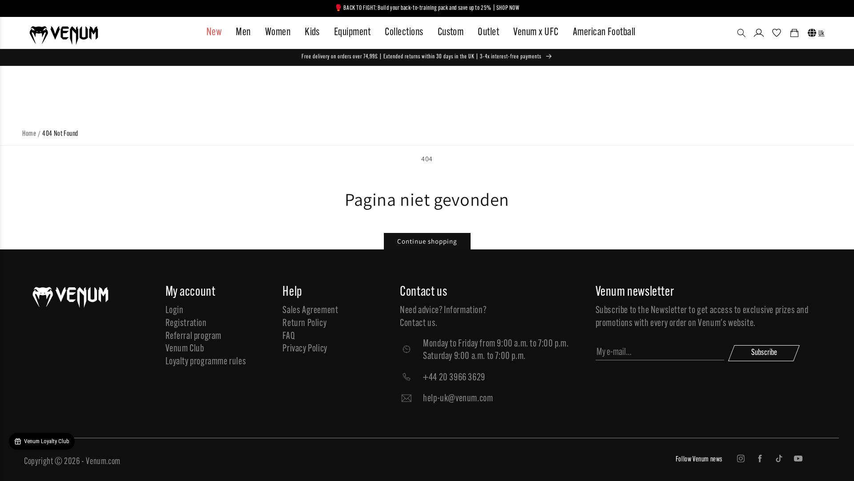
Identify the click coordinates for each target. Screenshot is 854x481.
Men (243, 32)
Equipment (352, 32)
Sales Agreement (310, 311)
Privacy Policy (304, 349)
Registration (186, 323)
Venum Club (184, 349)
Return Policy (304, 323)
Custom (451, 32)
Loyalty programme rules (205, 362)
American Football (604, 32)
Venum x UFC (535, 32)
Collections (404, 32)
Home (29, 134)
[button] (741, 33)
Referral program (193, 336)
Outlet (488, 32)
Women (277, 32)
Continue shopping (427, 241)
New (214, 32)
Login (174, 311)
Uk (821, 33)
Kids (312, 32)
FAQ (288, 336)
